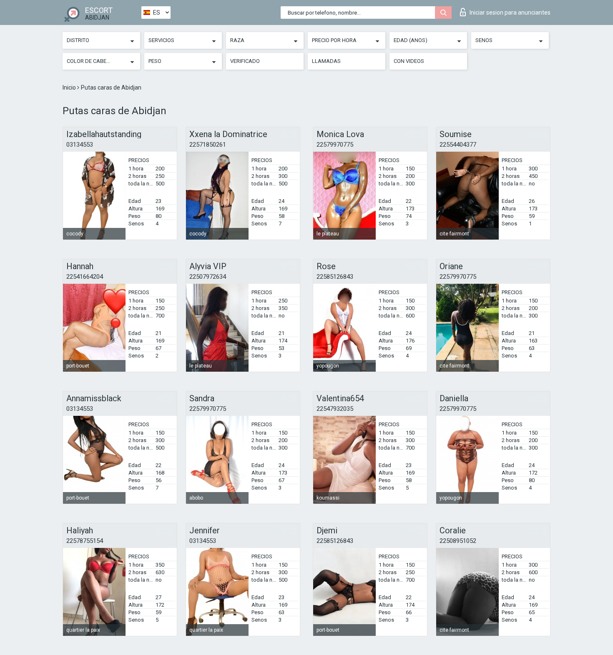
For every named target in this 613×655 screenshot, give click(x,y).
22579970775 (335, 144)
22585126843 (335, 276)
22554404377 (458, 144)
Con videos (409, 61)
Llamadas (326, 61)
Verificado (245, 61)
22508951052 (458, 541)
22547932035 (335, 408)
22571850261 (207, 144)
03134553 (79, 144)
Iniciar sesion (510, 12)
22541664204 (84, 276)
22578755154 (84, 541)
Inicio (70, 87)
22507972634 (207, 276)
